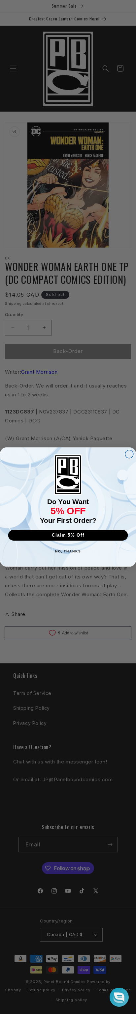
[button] (119, 997)
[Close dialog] (129, 454)
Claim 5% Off (68, 535)
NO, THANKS (68, 551)
